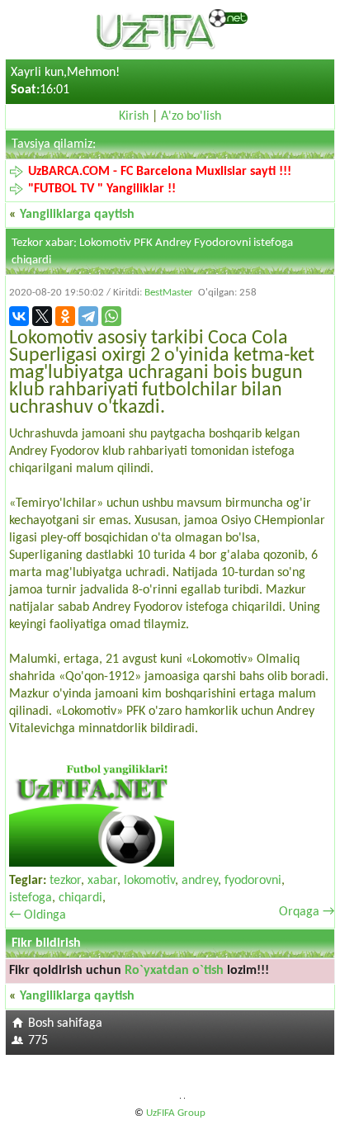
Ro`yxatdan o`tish (174, 970)
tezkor (65, 880)
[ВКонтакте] (19, 316)
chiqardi (80, 898)
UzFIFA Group (175, 1113)
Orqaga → (306, 912)
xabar (102, 880)
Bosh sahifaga (65, 1023)
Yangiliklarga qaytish (77, 214)
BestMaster (168, 292)
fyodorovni (252, 880)
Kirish (134, 116)
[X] (42, 316)
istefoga (30, 898)
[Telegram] (88, 316)
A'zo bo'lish (191, 116)
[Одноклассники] (65, 316)
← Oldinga (37, 915)
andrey (200, 880)
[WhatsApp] (111, 316)
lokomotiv (149, 880)
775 (38, 1040)
